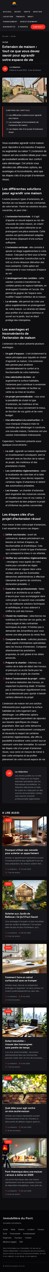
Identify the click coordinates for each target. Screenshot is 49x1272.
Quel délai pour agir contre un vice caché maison (20, 1109)
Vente (27, 12)
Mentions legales (10, 1242)
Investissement (29, 22)
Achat (17, 12)
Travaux (20, 17)
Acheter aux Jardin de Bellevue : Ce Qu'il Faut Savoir (21, 915)
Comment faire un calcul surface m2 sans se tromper (21, 979)
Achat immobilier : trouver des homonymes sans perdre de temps (18, 1044)
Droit (31, 17)
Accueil (7, 12)
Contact (38, 27)
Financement (10, 22)
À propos (23, 27)
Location (8, 17)
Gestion (37, 12)
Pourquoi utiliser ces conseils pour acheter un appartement (22, 851)
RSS (21, 1242)
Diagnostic (9, 27)
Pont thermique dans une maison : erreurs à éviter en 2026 (23, 1173)
